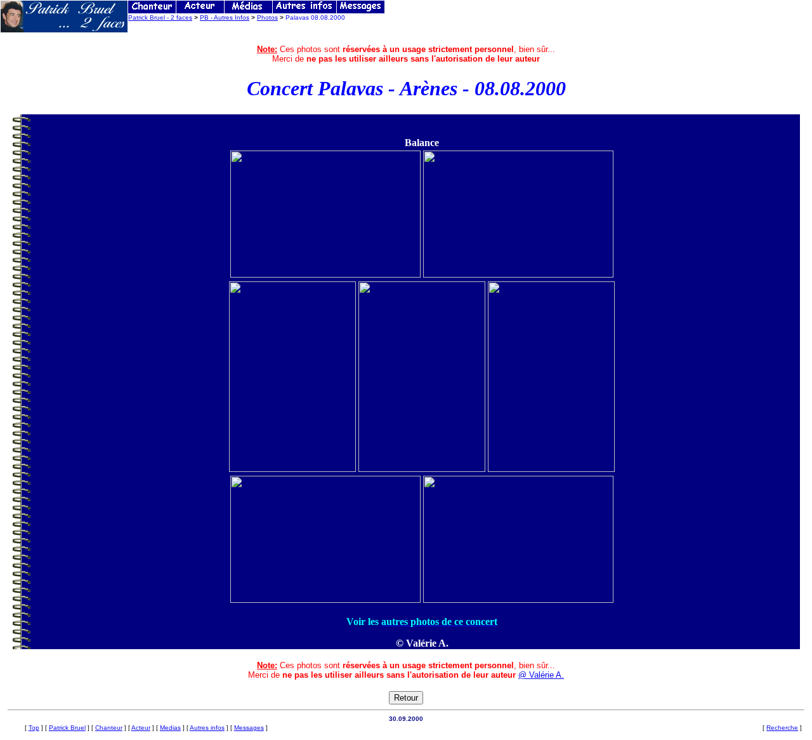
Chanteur (108, 727)
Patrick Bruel (67, 727)
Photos (267, 17)
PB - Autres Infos (224, 17)
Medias (170, 727)
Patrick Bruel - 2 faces (160, 17)
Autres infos (207, 727)
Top (34, 727)
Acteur (140, 727)
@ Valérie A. (541, 675)
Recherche (782, 727)
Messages (249, 727)
